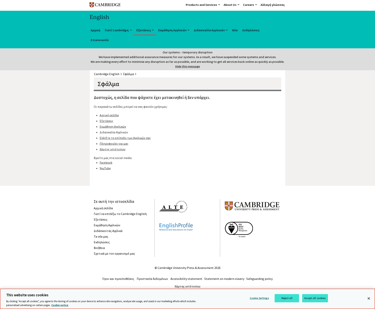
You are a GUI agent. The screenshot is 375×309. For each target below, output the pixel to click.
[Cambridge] (105, 5)
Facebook (106, 162)
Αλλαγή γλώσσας (273, 5)
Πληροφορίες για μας (114, 144)
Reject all (286, 298)
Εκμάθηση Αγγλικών (172, 30)
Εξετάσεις (143, 30)
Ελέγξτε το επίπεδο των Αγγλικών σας (125, 138)
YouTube (105, 168)
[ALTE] (173, 220)
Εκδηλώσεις (251, 30)
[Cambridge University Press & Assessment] (252, 218)
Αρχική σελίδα (109, 115)
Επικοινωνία (100, 40)
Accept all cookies (315, 298)
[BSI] (239, 244)
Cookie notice (59, 305)
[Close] (368, 298)
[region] (187, 299)
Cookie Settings (259, 298)
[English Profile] (176, 238)
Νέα (235, 30)
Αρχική (95, 30)
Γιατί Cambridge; (117, 30)
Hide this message (187, 66)
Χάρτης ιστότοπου (112, 149)
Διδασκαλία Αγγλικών (209, 30)
